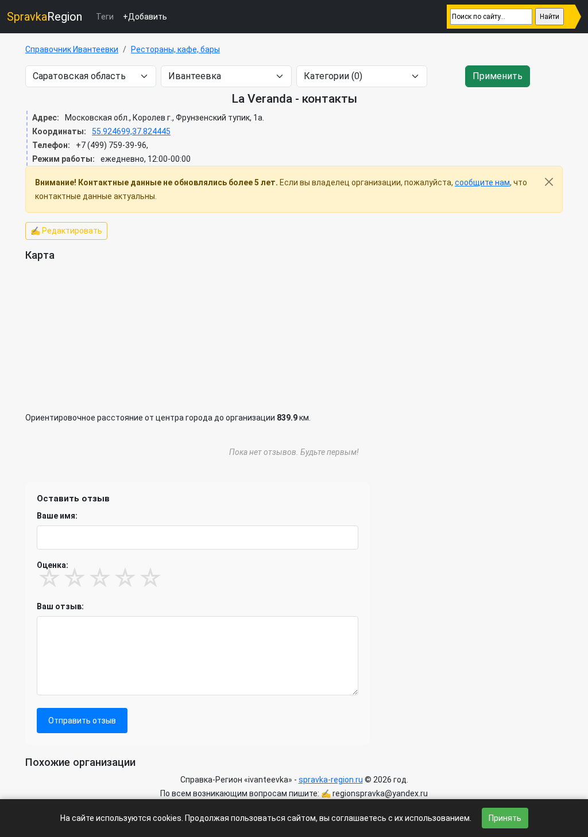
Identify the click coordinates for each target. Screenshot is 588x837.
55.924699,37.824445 (131, 131)
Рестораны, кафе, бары (175, 49)
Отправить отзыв (82, 720)
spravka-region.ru (331, 779)
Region (44, 17)
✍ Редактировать (66, 230)
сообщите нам (482, 182)
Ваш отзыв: (60, 606)
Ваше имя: (57, 515)
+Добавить (145, 16)
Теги (105, 16)
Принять (505, 818)
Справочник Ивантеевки (71, 49)
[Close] (549, 181)
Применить (498, 76)
